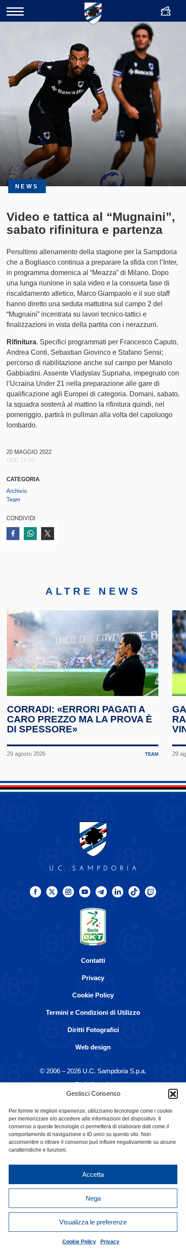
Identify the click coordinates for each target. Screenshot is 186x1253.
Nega (93, 1198)
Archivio (16, 491)
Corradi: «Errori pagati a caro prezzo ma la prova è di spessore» (79, 719)
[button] (173, 1093)
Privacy (109, 1242)
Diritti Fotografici (93, 1029)
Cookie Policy (79, 1242)
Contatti (93, 960)
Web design (93, 1047)
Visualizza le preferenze (93, 1222)
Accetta (93, 1174)
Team (13, 499)
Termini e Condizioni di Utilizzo (93, 1012)
